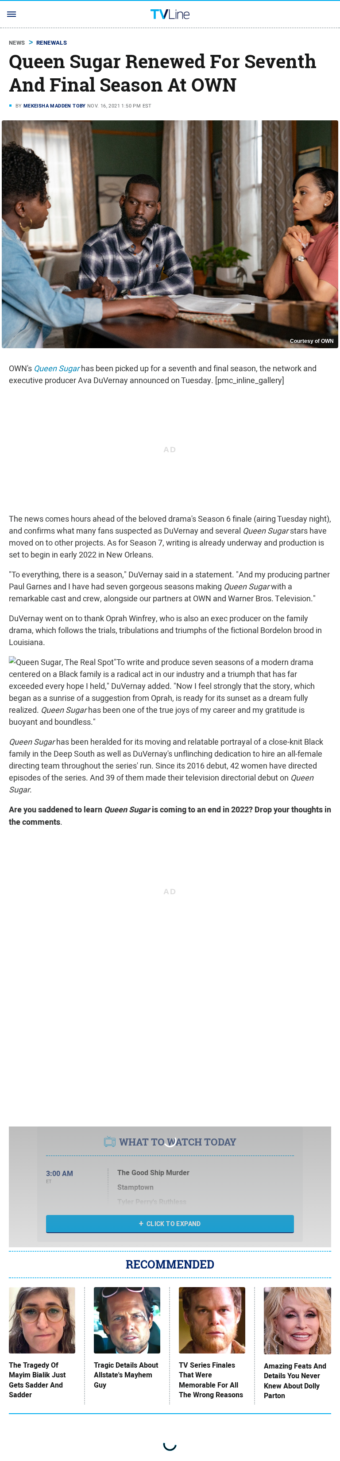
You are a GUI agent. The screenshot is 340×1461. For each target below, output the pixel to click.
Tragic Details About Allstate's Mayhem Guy (126, 1375)
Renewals (51, 42)
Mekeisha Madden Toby (54, 105)
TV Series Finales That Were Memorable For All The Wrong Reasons (211, 1380)
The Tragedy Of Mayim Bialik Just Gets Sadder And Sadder (37, 1380)
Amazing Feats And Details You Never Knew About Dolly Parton (295, 1381)
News (17, 42)
